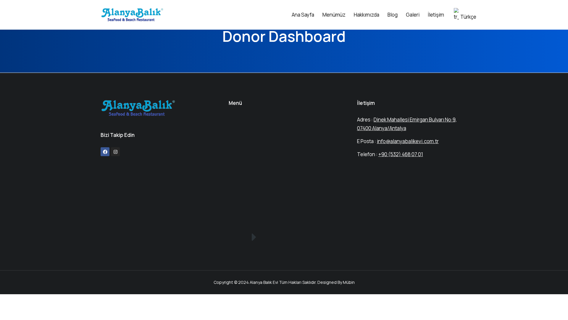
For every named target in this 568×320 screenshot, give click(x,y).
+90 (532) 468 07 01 (400, 154)
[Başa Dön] (553, 305)
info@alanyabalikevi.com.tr (408, 141)
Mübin (349, 282)
